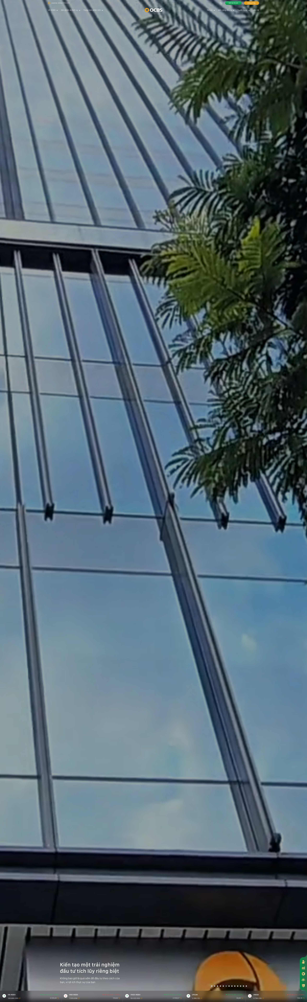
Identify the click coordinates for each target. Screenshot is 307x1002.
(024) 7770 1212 (63, 3)
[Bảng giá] (303, 967)
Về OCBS (52, 10)
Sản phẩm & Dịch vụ (69, 10)
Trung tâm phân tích (92, 10)
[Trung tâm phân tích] (303, 985)
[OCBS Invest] (303, 973)
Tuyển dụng (242, 10)
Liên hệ (256, 10)
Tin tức (210, 10)
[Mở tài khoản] (303, 961)
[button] (211, 986)
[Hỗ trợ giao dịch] (303, 979)
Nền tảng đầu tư (225, 10)
